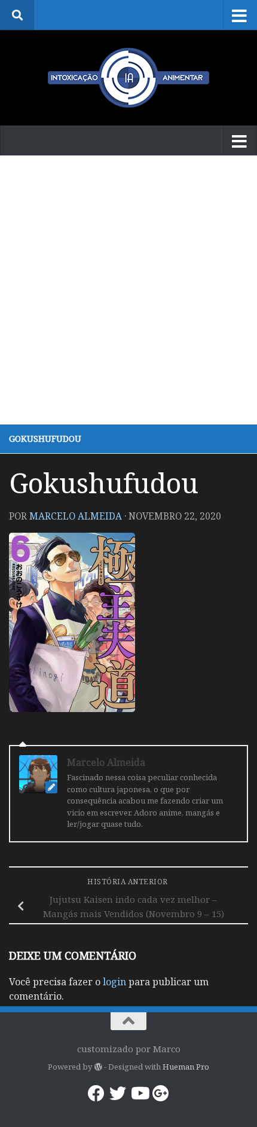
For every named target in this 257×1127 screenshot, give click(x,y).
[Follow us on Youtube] (139, 1093)
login (114, 981)
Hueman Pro (186, 1066)
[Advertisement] (128, 290)
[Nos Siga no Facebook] (96, 1093)
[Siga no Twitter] (117, 1093)
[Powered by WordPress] (98, 1067)
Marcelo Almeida (75, 516)
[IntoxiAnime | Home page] (128, 78)
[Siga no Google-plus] (160, 1093)
